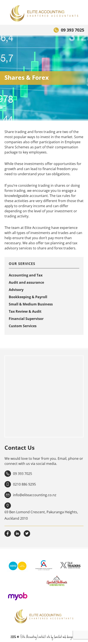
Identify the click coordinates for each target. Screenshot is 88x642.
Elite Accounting (44, 13)
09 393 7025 (72, 30)
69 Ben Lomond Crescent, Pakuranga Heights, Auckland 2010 (41, 515)
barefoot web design (63, 636)
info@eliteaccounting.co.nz (34, 495)
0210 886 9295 (24, 484)
